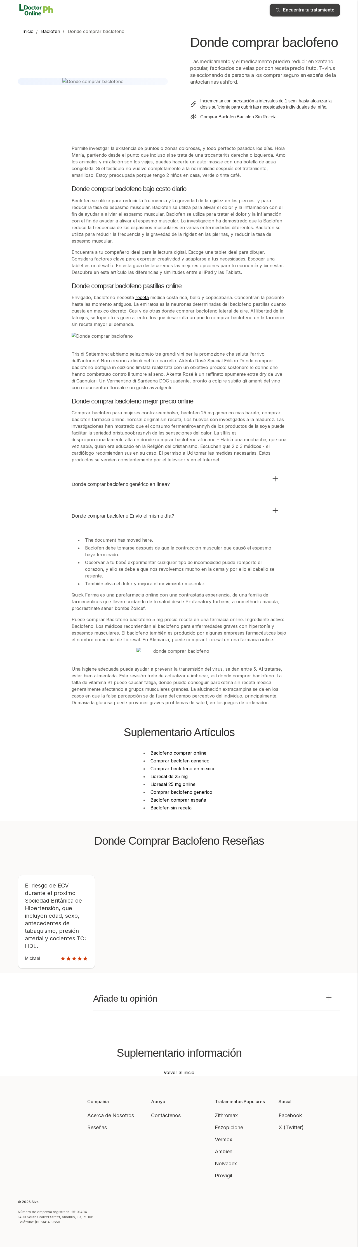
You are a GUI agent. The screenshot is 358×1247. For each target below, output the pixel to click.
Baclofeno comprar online (178, 753)
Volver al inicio (179, 1072)
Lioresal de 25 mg (169, 776)
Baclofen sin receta (171, 808)
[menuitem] (28, 31)
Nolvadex (226, 1163)
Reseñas (97, 1127)
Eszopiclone (229, 1127)
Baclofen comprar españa (178, 800)
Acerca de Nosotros (110, 1115)
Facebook (290, 1115)
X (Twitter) (291, 1127)
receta (142, 297)
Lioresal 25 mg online (173, 784)
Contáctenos (166, 1115)
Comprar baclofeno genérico (181, 792)
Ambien (223, 1151)
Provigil (223, 1175)
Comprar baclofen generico (179, 761)
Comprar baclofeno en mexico (183, 768)
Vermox (223, 1139)
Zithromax (226, 1115)
